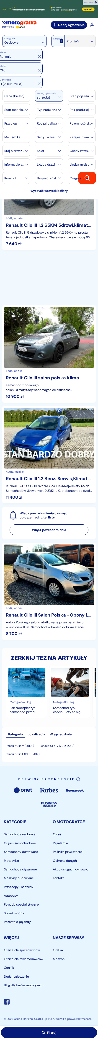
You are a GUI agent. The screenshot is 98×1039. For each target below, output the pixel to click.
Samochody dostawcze (21, 852)
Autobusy (11, 895)
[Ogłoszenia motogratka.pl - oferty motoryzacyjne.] (19, 23)
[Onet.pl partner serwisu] (20, 27)
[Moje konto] (92, 25)
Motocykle (11, 860)
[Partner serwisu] (49, 9)
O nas (57, 834)
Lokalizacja (58, 38)
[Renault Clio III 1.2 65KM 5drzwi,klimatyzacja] (49, 201)
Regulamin (60, 843)
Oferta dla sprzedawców (22, 950)
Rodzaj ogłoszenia (46, 93)
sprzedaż (43, 97)
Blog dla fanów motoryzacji (24, 985)
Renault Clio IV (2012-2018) (57, 746)
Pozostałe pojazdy (17, 922)
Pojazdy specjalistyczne (21, 904)
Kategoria (9, 38)
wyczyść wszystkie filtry (49, 191)
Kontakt (58, 878)
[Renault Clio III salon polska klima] (49, 354)
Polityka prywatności (68, 852)
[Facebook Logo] (7, 1002)
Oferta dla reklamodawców (23, 959)
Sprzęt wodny (14, 913)
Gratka (58, 950)
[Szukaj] (87, 177)
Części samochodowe (20, 843)
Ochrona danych (65, 860)
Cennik (9, 968)
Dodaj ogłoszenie (71, 25)
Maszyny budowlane (19, 878)
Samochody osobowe (19, 834)
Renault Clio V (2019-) (20, 746)
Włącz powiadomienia (49, 530)
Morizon (58, 959)
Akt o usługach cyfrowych (71, 869)
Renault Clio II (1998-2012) (22, 754)
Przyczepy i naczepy (18, 887)
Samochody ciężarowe (20, 869)
